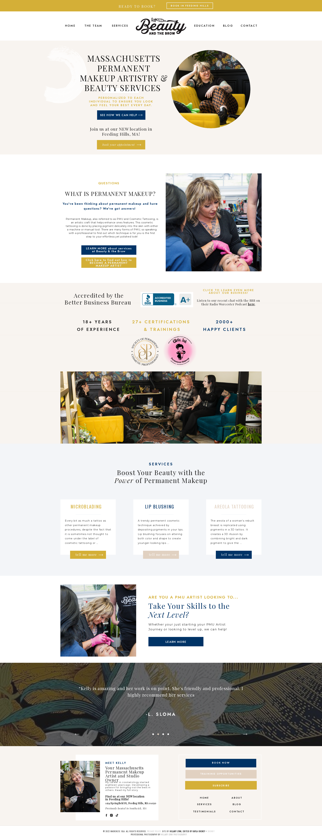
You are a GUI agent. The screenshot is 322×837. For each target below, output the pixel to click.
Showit (211, 831)
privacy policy (154, 831)
